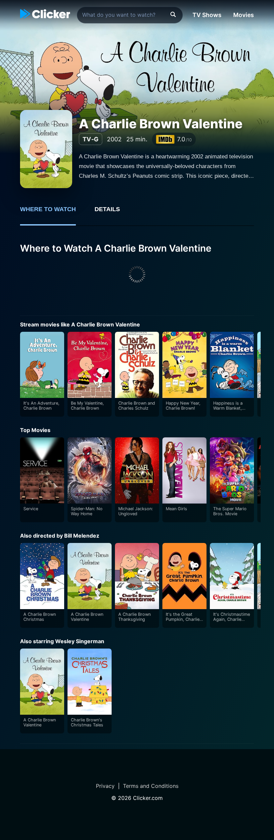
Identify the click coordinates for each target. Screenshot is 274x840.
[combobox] (130, 15)
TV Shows (207, 14)
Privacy (105, 786)
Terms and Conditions (150, 786)
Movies (243, 14)
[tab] (52, 213)
